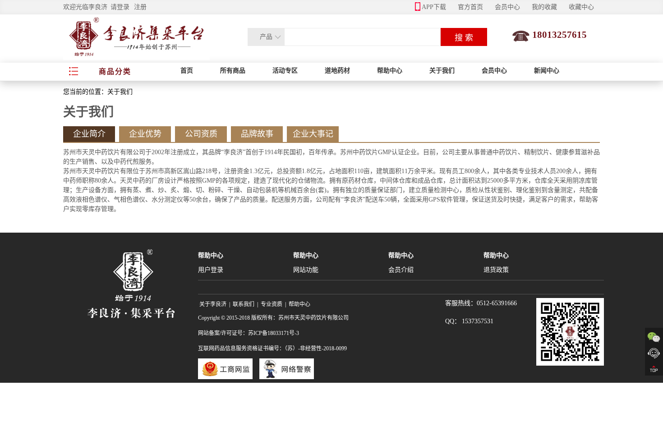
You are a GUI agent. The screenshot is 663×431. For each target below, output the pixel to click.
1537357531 (477, 321)
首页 (186, 70)
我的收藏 (544, 7)
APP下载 (434, 7)
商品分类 (115, 71)
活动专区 (285, 70)
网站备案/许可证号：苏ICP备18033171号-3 (248, 333)
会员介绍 (401, 269)
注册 (140, 7)
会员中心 (507, 7)
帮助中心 (389, 70)
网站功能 (305, 269)
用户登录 (210, 269)
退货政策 (496, 269)
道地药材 (337, 70)
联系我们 (243, 304)
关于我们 (442, 70)
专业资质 (271, 304)
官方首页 (470, 7)
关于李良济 (212, 304)
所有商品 (232, 70)
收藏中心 (581, 7)
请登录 (119, 7)
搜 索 (464, 37)
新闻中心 (546, 70)
